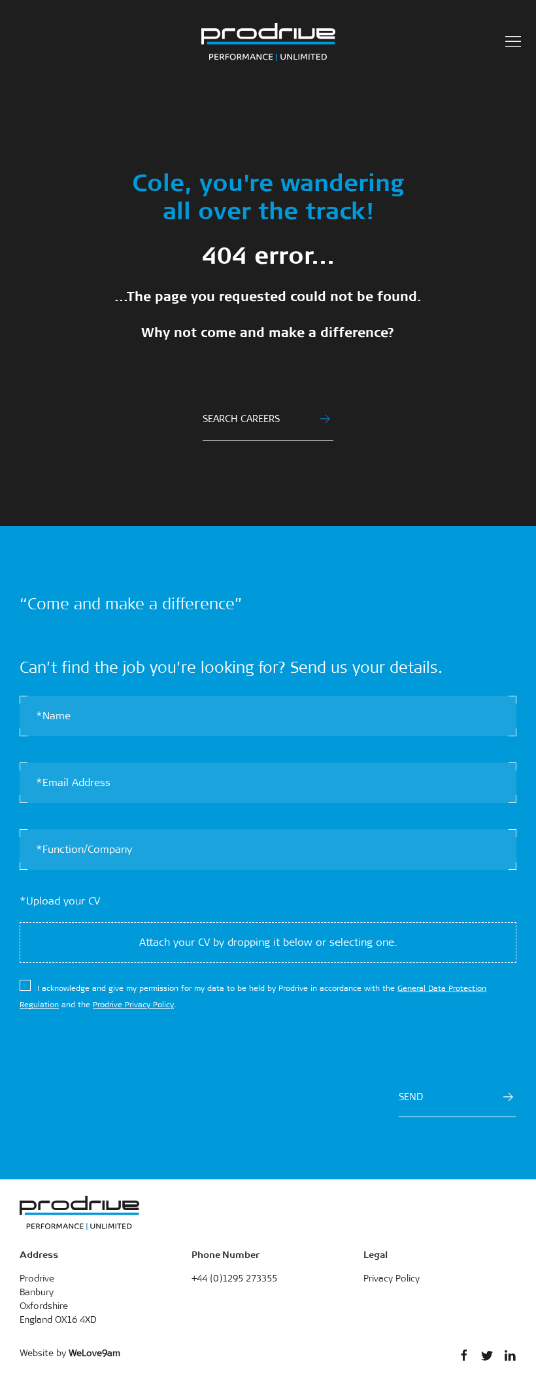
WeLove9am (94, 1353)
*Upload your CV (60, 901)
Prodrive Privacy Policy (133, 1004)
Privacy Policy (391, 1278)
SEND (411, 1097)
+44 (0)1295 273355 (234, 1278)
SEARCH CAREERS (241, 419)
